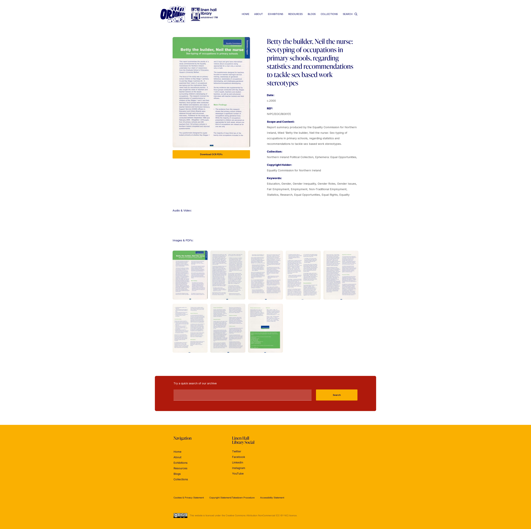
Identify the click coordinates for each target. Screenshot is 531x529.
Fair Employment (278, 189)
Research (286, 194)
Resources (295, 14)
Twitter (236, 451)
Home (245, 14)
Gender (286, 183)
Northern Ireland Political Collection (290, 157)
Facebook (238, 457)
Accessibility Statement (272, 497)
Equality (344, 194)
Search (337, 395)
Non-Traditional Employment (328, 189)
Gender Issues (346, 183)
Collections (329, 14)
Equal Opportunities (307, 194)
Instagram (238, 468)
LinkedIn (237, 462)
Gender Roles (326, 183)
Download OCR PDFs (211, 154)
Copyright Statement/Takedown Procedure (232, 497)
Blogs (312, 14)
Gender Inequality (304, 183)
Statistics (272, 194)
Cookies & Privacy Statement (189, 497)
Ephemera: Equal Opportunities (335, 157)
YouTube (238, 473)
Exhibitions (275, 14)
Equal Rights (330, 194)
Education (273, 183)
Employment (299, 189)
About (258, 14)
